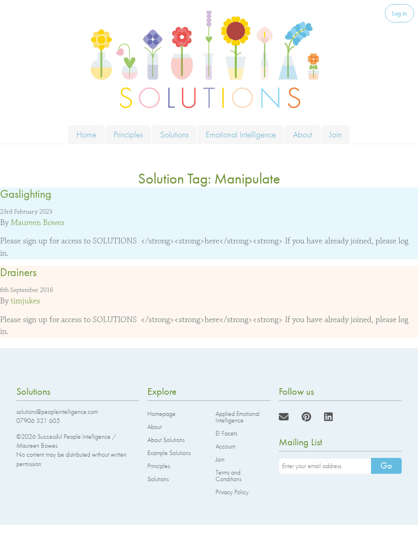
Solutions (174, 134)
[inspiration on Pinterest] (306, 417)
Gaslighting (25, 194)
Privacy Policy (232, 492)
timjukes (25, 301)
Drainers (18, 272)
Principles (128, 134)
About (302, 134)
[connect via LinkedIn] (328, 417)
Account (225, 446)
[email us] (283, 417)
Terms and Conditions (228, 475)
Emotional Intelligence (241, 134)
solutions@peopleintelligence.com (57, 411)
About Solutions (166, 439)
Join (335, 134)
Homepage (161, 413)
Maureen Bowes (37, 222)
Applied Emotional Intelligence (238, 416)
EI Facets (226, 433)
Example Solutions (169, 453)
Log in (399, 13)
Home (86, 134)
